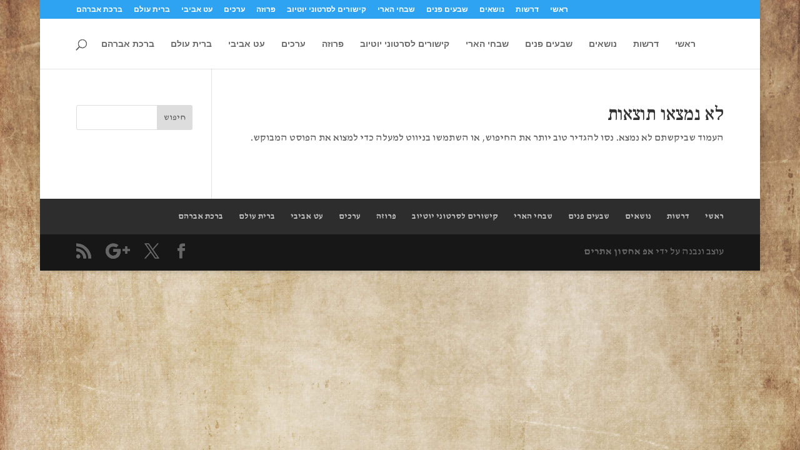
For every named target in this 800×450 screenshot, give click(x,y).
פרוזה (266, 10)
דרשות (527, 10)
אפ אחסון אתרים (619, 252)
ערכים (234, 10)
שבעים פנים (447, 10)
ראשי (559, 10)
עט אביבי (196, 10)
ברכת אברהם (99, 10)
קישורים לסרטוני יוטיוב (326, 10)
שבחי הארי (396, 10)
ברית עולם (152, 10)
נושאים (491, 10)
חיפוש (175, 117)
